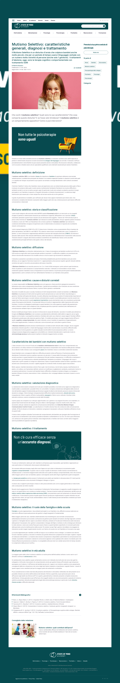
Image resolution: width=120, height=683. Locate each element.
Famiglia (14, 511)
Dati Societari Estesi (70, 671)
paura (42, 350)
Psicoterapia (60, 33)
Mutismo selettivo (90, 66)
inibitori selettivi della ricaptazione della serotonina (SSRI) (29, 493)
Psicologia (47, 33)
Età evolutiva (102, 62)
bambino (52, 176)
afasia (73, 215)
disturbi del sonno (69, 393)
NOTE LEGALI (46, 671)
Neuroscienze (88, 33)
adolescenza (28, 556)
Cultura (79, 661)
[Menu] (13, 20)
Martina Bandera (18, 65)
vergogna (47, 395)
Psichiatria (74, 33)
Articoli (40, 20)
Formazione (102, 33)
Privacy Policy (32, 678)
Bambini (93, 62)
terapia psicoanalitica (20, 478)
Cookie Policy (39, 678)
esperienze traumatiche (40, 300)
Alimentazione (32, 33)
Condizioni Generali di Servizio (57, 671)
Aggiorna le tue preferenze (22, 678)
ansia (37, 176)
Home (19, 20)
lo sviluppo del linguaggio (51, 160)
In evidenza (32, 20)
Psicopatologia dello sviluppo (93, 70)
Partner (53, 20)
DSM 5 (68, 233)
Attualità (85, 661)
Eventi (46, 20)
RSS (76, 671)
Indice (25, 20)
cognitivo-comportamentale (20, 470)
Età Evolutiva (18, 33)
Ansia (86, 62)
